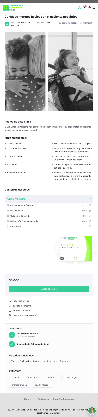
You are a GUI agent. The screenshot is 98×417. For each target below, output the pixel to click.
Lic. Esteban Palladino (24, 22)
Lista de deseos (69, 23)
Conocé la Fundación (63, 399)
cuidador (16, 377)
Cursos (27, 399)
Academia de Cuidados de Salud (33, 344)
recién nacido (41, 385)
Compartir (88, 23)
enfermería (52, 377)
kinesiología (71, 377)
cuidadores (33, 377)
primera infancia (19, 385)
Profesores (43, 399)
